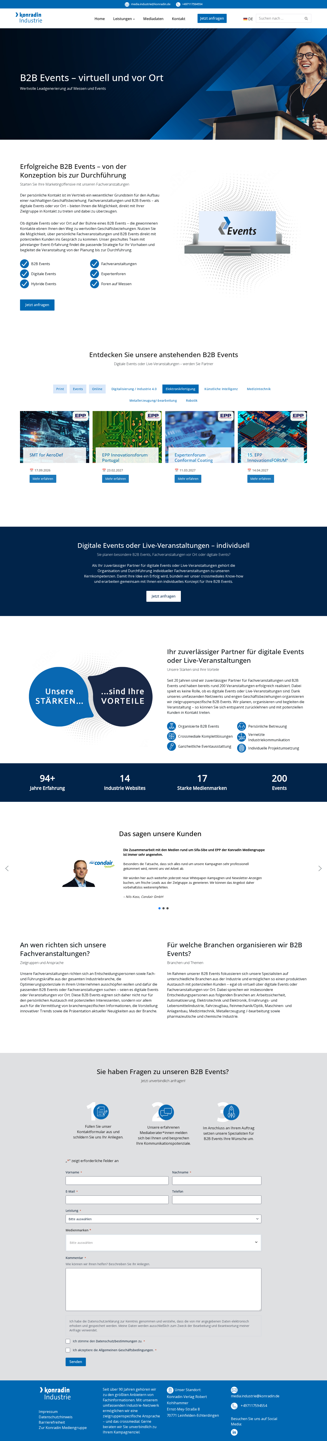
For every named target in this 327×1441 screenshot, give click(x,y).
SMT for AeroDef (46, 455)
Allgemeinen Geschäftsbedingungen (126, 1350)
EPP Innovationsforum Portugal (125, 457)
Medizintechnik (259, 389)
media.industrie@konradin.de (150, 4)
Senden (75, 1361)
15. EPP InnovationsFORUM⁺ (267, 457)
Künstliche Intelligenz (221, 389)
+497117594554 (192, 4)
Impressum (48, 1411)
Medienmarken (78, 1230)
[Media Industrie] (29, 18)
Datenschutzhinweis (56, 1416)
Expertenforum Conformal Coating (194, 457)
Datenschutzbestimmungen (116, 1341)
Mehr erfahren (42, 479)
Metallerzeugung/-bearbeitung (153, 400)
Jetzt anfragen (212, 18)
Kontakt (178, 18)
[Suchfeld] (306, 18)
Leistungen (122, 18)
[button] (134, 18)
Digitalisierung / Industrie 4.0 (134, 389)
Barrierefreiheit (52, 1422)
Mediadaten (153, 18)
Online (97, 389)
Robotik (192, 400)
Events (78, 389)
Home (100, 18)
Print (60, 389)
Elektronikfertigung (181, 389)
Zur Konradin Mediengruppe (63, 1427)
